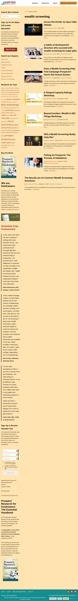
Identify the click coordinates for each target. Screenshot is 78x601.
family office (7, 107)
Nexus (11, 121)
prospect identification (6, 130)
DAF (17, 94)
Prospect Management (7, 73)
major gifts (5, 118)
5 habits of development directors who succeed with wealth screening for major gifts (60, 48)
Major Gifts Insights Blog (19, 591)
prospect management (7, 132)
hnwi (14, 112)
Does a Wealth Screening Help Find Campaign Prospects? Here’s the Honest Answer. (59, 71)
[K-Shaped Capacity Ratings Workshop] (33, 99)
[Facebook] (71, 591)
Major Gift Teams (5, 62)
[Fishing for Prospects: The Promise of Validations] (33, 163)
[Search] (18, 16)
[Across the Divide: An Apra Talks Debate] (33, 30)
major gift (13, 115)
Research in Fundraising (7, 79)
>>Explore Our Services (12, 209)
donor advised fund (5, 96)
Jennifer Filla (48, 54)
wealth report (6, 143)
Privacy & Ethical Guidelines (9, 595)
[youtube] (75, 591)
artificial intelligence (15, 88)
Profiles (3, 67)
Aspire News (4, 59)
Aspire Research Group (51, 28)
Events (9, 591)
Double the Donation (6, 102)
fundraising (9, 110)
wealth (12, 139)
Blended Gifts (17, 90)
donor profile (3, 99)
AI (9, 88)
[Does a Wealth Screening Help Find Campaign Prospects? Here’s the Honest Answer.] (33, 77)
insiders (8, 115)
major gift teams (14, 118)
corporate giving (4, 94)
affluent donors (4, 88)
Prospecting (15, 130)
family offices (13, 107)
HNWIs (3, 115)
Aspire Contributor (49, 140)
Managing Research (6, 65)
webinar (8, 145)
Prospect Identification (7, 70)
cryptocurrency (12, 94)
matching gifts (4, 121)
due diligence (14, 102)
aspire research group (7, 90)
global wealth (9, 112)
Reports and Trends (6, 76)
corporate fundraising (13, 92)
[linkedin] (68, 591)
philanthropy (6, 125)
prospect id (14, 128)
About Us (30, 591)
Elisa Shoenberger (10, 105)
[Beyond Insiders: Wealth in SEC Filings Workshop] (33, 120)
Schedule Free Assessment (9, 227)
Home (26, 11)
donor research (13, 99)
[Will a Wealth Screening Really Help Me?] (33, 141)
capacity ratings (4, 92)
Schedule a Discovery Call (68, 3)
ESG (2, 107)
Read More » (58, 61)
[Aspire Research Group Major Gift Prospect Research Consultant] (8, 3)
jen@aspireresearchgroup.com (9, 495)
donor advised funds (13, 96)
